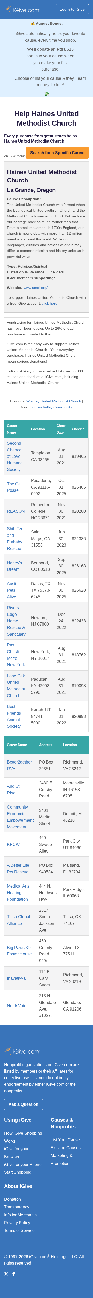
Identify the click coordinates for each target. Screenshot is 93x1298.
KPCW (13, 844)
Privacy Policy (17, 1223)
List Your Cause (65, 1140)
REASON (16, 511)
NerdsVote (16, 1006)
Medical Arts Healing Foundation (18, 892)
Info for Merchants (20, 1215)
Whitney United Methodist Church (53, 401)
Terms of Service (19, 1230)
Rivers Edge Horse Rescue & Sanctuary (16, 621)
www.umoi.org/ (36, 288)
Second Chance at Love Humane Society (15, 456)
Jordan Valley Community (51, 407)
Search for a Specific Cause (57, 153)
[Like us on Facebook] (13, 1274)
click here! (50, 303)
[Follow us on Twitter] (6, 1274)
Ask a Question (23, 1104)
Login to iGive (72, 9)
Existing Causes (66, 1148)
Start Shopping (18, 1172)
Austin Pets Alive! (13, 590)
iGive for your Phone (23, 1164)
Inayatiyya (16, 978)
